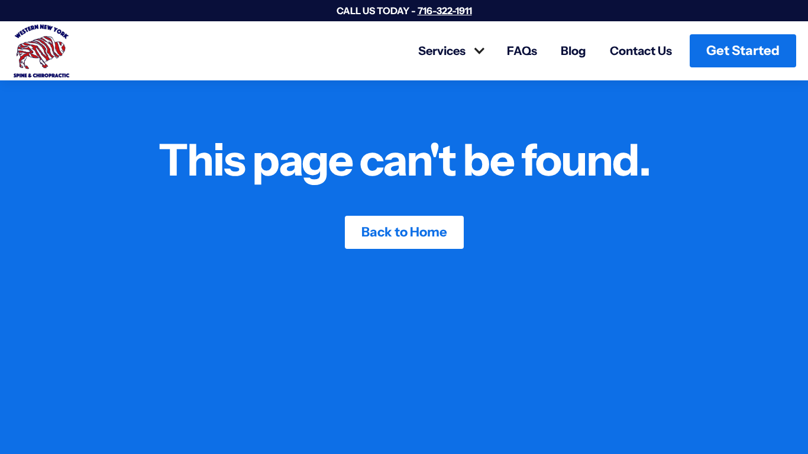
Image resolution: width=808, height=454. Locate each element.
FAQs (522, 51)
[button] (450, 50)
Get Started (743, 51)
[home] (41, 50)
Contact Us (641, 51)
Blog (573, 51)
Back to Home (404, 232)
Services (442, 51)
